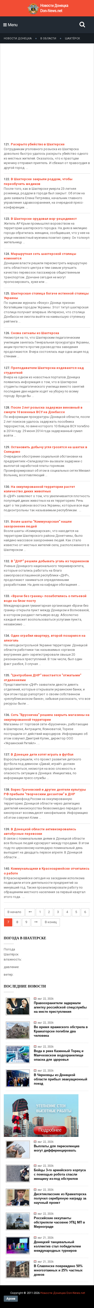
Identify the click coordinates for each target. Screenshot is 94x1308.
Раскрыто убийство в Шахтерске (38, 144)
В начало (14, 912)
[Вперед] (36, 922)
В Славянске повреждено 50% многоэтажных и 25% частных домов (58, 1270)
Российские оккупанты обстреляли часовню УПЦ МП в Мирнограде (59, 1222)
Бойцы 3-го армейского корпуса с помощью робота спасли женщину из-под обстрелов (60, 1174)
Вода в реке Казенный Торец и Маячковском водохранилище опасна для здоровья (58, 1055)
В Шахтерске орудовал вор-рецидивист (44, 219)
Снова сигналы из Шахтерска (35, 333)
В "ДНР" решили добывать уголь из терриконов (50, 561)
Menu (12, 24)
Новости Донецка (18, 38)
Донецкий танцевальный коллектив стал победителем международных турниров (57, 1246)
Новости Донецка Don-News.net (62, 1293)
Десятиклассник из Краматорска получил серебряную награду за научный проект (60, 1198)
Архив (10, 1298)
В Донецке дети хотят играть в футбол (42, 754)
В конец (51, 922)
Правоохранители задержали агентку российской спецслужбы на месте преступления (60, 1007)
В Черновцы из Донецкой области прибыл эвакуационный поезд (60, 1079)
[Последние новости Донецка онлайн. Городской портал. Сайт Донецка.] (47, 12)
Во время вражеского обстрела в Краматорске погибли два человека (61, 1031)
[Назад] (30, 912)
